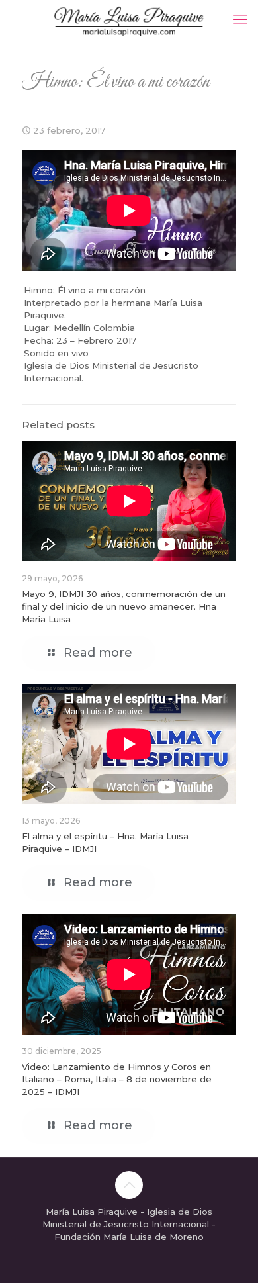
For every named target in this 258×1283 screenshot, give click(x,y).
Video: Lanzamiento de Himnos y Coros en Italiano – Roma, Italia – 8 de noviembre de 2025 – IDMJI (117, 1079)
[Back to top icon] (129, 1185)
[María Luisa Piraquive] (129, 19)
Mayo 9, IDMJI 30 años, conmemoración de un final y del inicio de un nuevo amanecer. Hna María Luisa (124, 606)
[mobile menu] (240, 20)
